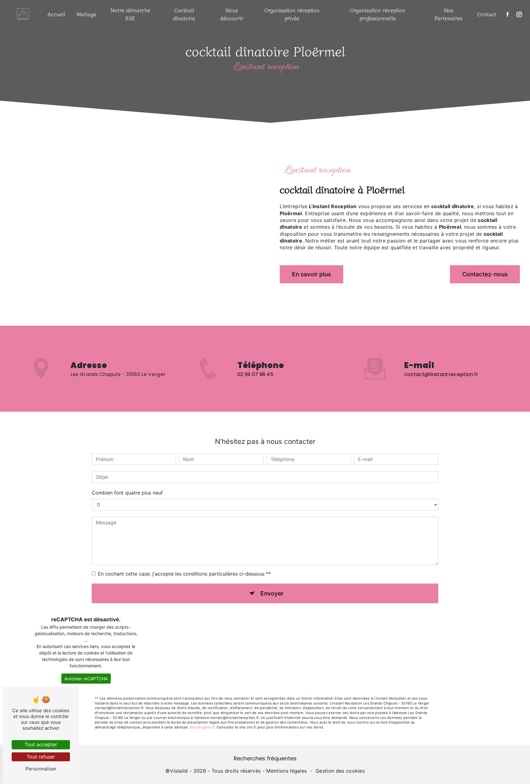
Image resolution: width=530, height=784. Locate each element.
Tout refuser (41, 757)
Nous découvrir (232, 14)
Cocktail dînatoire (184, 14)
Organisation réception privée (292, 14)
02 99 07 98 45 (255, 374)
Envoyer (271, 593)
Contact (486, 14)
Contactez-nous (485, 274)
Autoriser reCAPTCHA (86, 678)
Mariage (86, 14)
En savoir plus (311, 274)
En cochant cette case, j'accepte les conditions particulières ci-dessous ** (184, 574)
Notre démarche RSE (130, 14)
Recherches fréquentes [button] (265, 758)
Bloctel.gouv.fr (202, 727)
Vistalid (179, 771)
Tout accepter (41, 744)
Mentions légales (286, 771)
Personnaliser (40, 769)
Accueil (56, 14)
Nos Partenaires (449, 14)
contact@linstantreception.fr (441, 374)
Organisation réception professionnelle (377, 14)
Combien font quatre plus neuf (127, 493)
